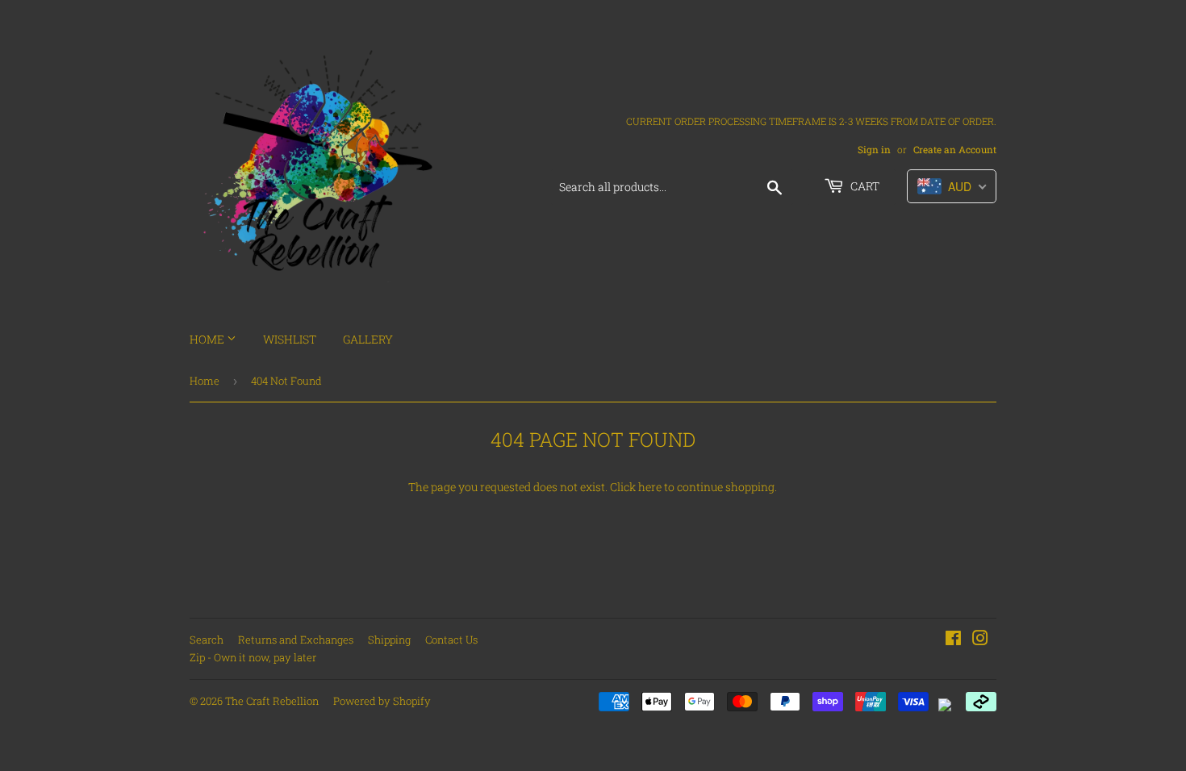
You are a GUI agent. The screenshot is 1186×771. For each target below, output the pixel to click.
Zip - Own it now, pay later (253, 657)
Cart (863, 186)
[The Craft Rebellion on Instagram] (980, 640)
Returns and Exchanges (295, 639)
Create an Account (954, 150)
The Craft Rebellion (272, 701)
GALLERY (368, 339)
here (650, 486)
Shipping (389, 639)
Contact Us (451, 639)
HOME (208, 339)
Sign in (874, 150)
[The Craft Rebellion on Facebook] (953, 640)
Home (204, 380)
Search (206, 639)
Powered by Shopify (382, 701)
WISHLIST (289, 339)
